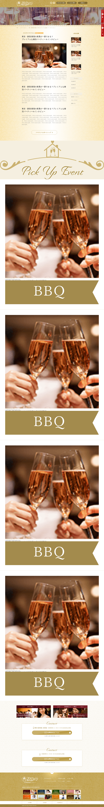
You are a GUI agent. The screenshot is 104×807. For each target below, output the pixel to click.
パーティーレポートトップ (43, 132)
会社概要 (30, 802)
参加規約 (45, 802)
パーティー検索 (102, 31)
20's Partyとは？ (47, 778)
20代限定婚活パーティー (30, 782)
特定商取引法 (59, 802)
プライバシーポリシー (75, 802)
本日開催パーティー (102, 17)
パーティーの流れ (61, 781)
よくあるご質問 (71, 2)
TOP (17, 27)
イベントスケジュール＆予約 (50, 781)
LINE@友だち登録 (60, 2)
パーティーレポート (24, 27)
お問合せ (82, 2)
